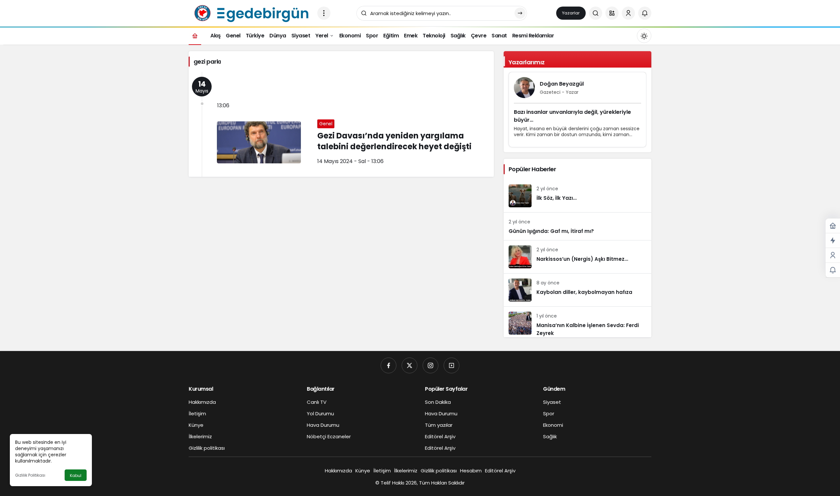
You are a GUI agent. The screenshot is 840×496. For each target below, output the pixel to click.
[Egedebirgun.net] (250, 12)
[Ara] (595, 13)
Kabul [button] (75, 475)
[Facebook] (388, 365)
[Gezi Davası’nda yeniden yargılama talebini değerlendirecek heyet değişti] (341, 124)
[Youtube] (451, 365)
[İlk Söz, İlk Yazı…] (577, 195)
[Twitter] (409, 365)
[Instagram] (430, 365)
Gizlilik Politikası (30, 475)
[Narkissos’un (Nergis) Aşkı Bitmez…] (577, 256)
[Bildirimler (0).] (833, 270)
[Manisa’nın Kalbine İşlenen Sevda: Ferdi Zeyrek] (577, 322)
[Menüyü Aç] (323, 13)
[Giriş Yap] (628, 13)
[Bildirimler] (644, 13)
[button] (612, 13)
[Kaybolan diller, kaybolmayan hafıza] (577, 290)
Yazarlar (571, 13)
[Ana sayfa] (195, 35)
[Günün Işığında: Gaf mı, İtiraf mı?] (577, 226)
